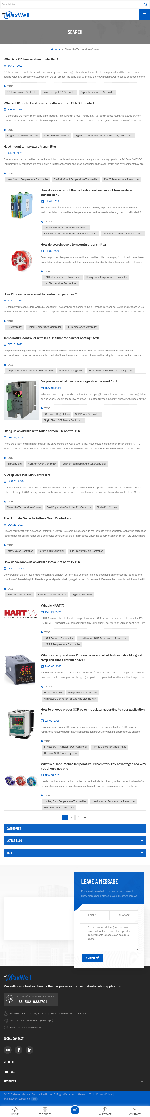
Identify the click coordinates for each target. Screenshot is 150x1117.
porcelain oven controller (52, 595)
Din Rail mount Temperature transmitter (76, 179)
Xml (91, 1094)
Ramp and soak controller (82, 693)
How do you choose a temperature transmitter (73, 244)
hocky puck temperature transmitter (106, 277)
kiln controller (14, 464)
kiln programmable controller (86, 551)
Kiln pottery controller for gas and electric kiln (70, 699)
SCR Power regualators (57, 414)
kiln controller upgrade (19, 595)
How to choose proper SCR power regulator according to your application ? (93, 712)
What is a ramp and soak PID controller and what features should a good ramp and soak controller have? (91, 658)
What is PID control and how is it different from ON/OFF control (49, 103)
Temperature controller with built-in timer (30, 371)
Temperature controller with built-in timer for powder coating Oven (51, 338)
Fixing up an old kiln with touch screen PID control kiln (42, 431)
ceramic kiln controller (51, 551)
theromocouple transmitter (59, 808)
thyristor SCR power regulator (61, 753)
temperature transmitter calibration (123, 234)
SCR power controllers (87, 414)
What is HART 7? (53, 605)
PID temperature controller (22, 92)
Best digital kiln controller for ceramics (69, 507)
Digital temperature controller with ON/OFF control (104, 136)
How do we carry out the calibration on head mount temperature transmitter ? (86, 193)
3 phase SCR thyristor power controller (65, 747)
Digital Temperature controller (97, 92)
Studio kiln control (107, 507)
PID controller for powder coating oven (111, 371)
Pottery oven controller (20, 551)
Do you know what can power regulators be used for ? (79, 381)
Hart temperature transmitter (60, 283)
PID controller (14, 327)
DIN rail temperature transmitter (62, 277)
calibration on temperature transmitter (66, 228)
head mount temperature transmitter (27, 179)
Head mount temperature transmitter (30, 146)
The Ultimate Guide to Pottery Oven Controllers (37, 518)
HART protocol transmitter (58, 638)
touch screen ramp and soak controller (84, 464)
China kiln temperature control (24, 507)
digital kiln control (82, 595)
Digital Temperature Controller (44, 327)
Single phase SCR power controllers (63, 420)
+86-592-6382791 (31, 1002)
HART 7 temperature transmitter (62, 644)
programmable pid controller (22, 136)
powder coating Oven (71, 371)
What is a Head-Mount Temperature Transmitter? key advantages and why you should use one (93, 766)
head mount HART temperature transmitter (103, 638)
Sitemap (81, 1094)
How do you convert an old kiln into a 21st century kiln (42, 562)
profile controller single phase (109, 747)
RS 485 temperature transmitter (121, 179)
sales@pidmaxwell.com (30, 1028)
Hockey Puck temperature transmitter (65, 801)
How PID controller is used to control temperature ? (40, 294)
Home (57, 49)
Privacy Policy (104, 1094)
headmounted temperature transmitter (114, 801)
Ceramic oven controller (42, 464)
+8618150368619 (30, 1021)
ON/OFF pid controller (56, 136)
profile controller (53, 693)
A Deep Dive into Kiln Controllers (27, 475)
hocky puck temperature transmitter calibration (70, 234)
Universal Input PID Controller (59, 92)
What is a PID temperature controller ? (31, 59)
